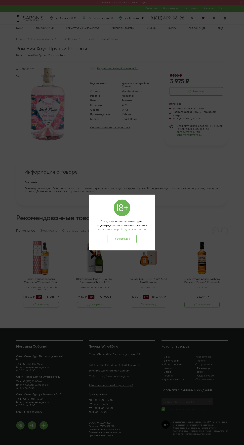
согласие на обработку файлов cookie (122, 229)
